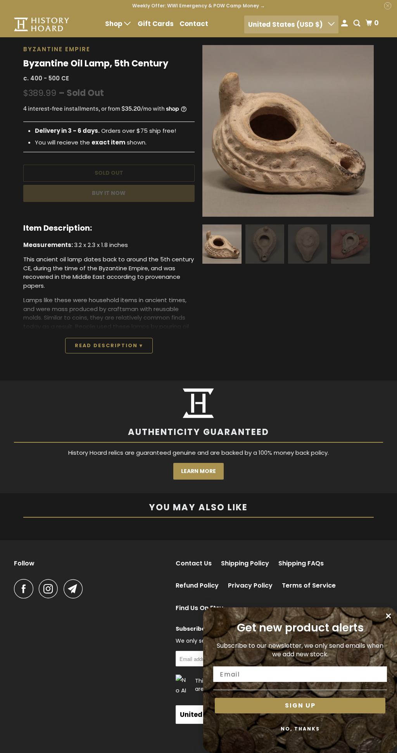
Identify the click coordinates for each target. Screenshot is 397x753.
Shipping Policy (245, 563)
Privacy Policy (250, 585)
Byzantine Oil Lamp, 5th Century (95, 63)
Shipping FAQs (301, 563)
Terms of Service (309, 585)
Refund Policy (197, 585)
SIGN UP (300, 705)
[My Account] (345, 24)
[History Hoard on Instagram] (50, 588)
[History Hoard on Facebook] (25, 588)
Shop (114, 23)
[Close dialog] (388, 616)
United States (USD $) (286, 24)
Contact (194, 23)
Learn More (198, 471)
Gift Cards (156, 23)
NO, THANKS (300, 728)
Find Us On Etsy (199, 608)
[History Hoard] (41, 24)
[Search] (357, 24)
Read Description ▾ (109, 345)
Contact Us (194, 563)
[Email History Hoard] (75, 588)
